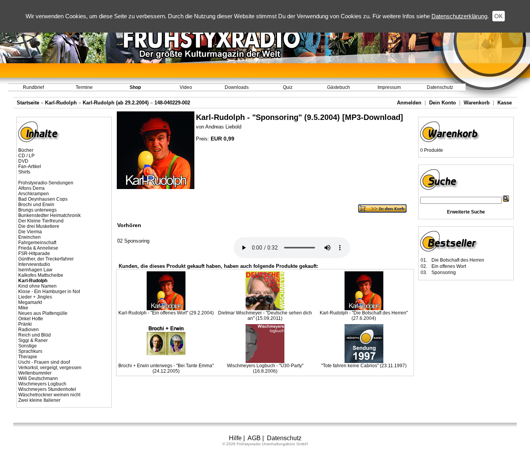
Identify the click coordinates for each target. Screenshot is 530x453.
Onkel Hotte (30, 318)
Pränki (25, 324)
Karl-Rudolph (61, 103)
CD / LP (26, 155)
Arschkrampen (33, 193)
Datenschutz (440, 87)
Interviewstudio (34, 264)
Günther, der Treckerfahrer (46, 259)
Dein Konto (442, 103)
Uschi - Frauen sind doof (44, 362)
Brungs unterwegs (37, 210)
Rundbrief (33, 87)
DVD (23, 161)
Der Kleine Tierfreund (41, 221)
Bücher (25, 150)
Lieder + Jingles (35, 297)
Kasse (504, 103)
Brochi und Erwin (36, 204)
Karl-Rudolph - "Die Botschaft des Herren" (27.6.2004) (364, 315)
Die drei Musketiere (38, 226)
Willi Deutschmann (38, 378)
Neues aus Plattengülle (43, 313)
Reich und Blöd (34, 335)
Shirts (24, 172)
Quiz (288, 87)
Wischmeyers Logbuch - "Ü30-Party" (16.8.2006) (265, 368)
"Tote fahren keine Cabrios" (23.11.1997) (364, 365)
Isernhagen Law (35, 269)
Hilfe (235, 438)
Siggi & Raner (33, 340)
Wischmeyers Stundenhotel (47, 389)
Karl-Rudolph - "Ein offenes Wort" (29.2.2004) (166, 313)
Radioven (28, 329)
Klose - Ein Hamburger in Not (49, 291)
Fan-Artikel (29, 166)
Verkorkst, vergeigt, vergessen (49, 367)
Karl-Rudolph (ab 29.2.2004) (116, 103)
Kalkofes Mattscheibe (40, 275)
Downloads (237, 87)
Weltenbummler (35, 373)
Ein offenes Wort (448, 266)
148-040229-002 (172, 103)
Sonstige (27, 346)
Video (186, 87)
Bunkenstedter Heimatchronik (49, 215)
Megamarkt (30, 302)
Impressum (389, 87)
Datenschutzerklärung (459, 16)
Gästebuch (338, 87)
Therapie (27, 356)
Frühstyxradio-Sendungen (45, 183)
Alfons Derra (31, 188)
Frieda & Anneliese (38, 248)
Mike (23, 308)
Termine (84, 87)
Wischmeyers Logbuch (42, 384)
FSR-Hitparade (34, 253)
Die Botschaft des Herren (457, 260)
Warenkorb (477, 103)
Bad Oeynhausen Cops (43, 199)
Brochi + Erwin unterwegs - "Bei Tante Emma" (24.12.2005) (166, 368)
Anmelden (409, 103)
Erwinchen (29, 237)
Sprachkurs (30, 351)
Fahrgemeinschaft (37, 242)
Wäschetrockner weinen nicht (49, 394)
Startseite (28, 103)
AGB (254, 438)
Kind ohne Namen (37, 286)
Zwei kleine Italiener (39, 400)
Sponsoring (443, 272)
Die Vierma (30, 231)
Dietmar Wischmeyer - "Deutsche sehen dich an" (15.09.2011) (265, 315)
